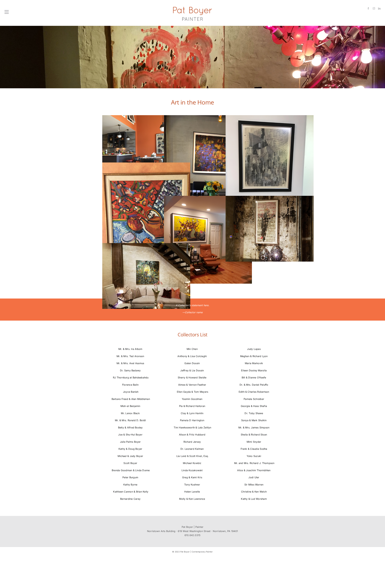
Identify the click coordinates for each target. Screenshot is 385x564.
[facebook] (368, 8)
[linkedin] (379, 8)
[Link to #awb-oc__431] (35, 12)
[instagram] (374, 8)
